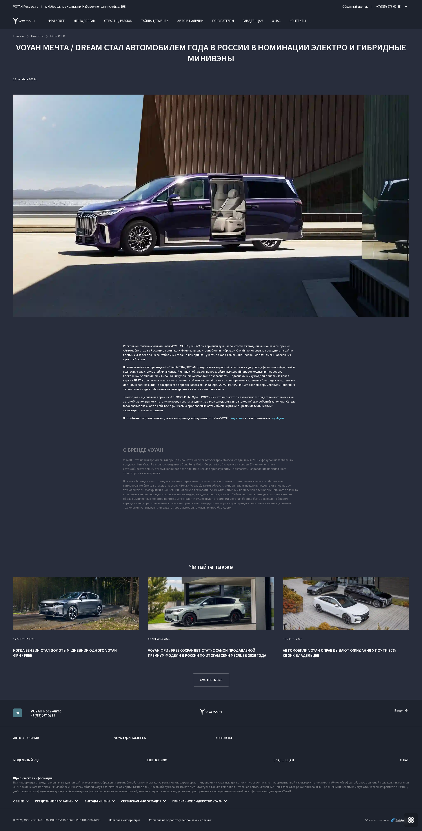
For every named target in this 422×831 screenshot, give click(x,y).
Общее (18, 801)
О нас (276, 21)
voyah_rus (277, 418)
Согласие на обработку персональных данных (180, 820)
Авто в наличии (190, 21)
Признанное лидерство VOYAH (197, 801)
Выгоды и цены (97, 801)
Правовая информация (124, 820)
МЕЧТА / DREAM (84, 21)
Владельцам (253, 21)
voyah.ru (236, 418)
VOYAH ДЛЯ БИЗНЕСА (130, 738)
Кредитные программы (54, 801)
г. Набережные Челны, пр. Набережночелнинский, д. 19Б (85, 6)
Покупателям (223, 21)
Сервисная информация (141, 801)
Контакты (297, 21)
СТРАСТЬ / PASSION (118, 21)
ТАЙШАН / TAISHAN (155, 21)
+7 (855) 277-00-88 (43, 716)
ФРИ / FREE (56, 21)
